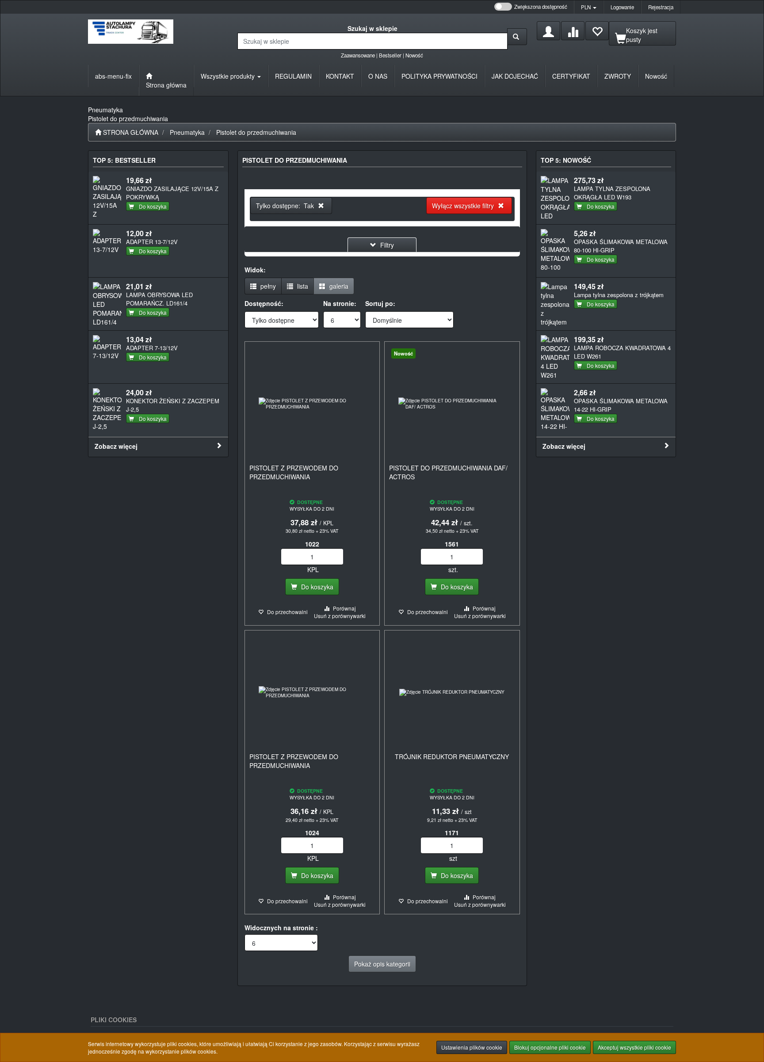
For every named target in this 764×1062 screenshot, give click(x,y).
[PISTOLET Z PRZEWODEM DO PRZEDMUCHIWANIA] (312, 403)
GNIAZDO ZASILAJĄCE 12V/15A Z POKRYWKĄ (172, 192)
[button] (589, 7)
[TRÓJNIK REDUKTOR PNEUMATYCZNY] (452, 692)
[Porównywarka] (572, 30)
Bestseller (390, 55)
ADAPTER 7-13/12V (152, 348)
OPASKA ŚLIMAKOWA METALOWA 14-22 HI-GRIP (621, 405)
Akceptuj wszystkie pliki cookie (634, 1047)
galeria (338, 286)
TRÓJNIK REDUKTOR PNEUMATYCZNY (452, 756)
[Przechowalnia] (597, 30)
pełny (267, 286)
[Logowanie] (548, 30)
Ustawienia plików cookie (471, 1047)
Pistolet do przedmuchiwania (256, 132)
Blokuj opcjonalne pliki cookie (550, 1047)
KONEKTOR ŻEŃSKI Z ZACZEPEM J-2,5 (172, 405)
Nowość (414, 55)
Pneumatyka (187, 132)
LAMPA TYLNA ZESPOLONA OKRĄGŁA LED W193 (612, 192)
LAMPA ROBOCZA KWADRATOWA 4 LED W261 (622, 352)
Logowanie (622, 7)
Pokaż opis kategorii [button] (382, 963)
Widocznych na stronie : (281, 927)
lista (301, 286)
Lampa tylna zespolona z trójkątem (619, 294)
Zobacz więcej (116, 446)
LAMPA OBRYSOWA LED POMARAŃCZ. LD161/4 (159, 298)
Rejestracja (660, 7)
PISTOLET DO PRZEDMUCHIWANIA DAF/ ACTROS (448, 472)
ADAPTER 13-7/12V (152, 241)
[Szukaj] (517, 36)
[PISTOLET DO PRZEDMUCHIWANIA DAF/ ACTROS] (452, 403)
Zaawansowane (358, 55)
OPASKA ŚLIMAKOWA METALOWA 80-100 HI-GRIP (621, 245)
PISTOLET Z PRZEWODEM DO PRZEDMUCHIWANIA (293, 472)
